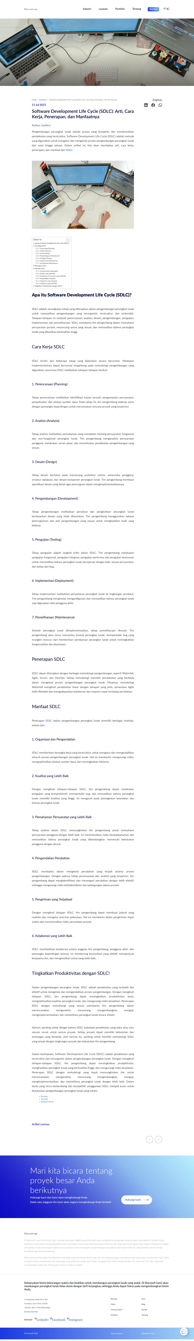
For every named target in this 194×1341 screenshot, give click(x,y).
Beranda (114, 1299)
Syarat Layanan (117, 1333)
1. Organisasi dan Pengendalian (48, 271)
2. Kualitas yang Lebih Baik (46, 273)
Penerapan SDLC (40, 266)
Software (42, 100)
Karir (144, 1299)
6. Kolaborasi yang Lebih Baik (47, 283)
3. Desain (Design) (44, 253)
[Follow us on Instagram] (75, 1319)
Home (34, 100)
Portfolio (120, 9)
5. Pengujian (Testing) (45, 258)
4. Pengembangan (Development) (49, 256)
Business (44, 1096)
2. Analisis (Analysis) (44, 251)
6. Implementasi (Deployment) (48, 261)
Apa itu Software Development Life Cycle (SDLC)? (52, 243)
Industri (87, 9)
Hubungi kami (133, 1200)
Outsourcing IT (116, 1310)
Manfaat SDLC (40, 269)
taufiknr (46, 125)
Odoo (113, 1304)
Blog (143, 1304)
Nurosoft (44, 1099)
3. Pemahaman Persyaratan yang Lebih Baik (52, 276)
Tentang (136, 9)
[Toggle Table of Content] (66, 240)
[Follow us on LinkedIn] (41, 1319)
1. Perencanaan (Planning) (46, 248)
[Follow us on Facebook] (57, 1319)
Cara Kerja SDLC (40, 246)
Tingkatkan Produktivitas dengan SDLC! (48, 286)
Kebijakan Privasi (148, 1333)
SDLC (69, 150)
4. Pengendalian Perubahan (46, 278)
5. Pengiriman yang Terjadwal (47, 281)
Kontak (153, 9)
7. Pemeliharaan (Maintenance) (48, 263)
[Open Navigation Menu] (166, 9)
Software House (47, 1102)
